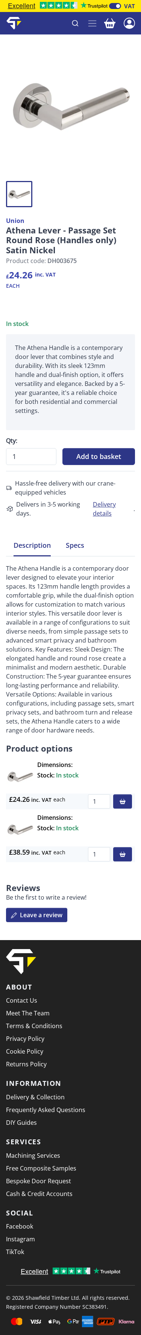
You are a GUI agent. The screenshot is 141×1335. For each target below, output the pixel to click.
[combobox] (55, 23)
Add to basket (98, 456)
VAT (129, 6)
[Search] (75, 23)
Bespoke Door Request (38, 1181)
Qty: (11, 441)
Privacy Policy (25, 1039)
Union (15, 221)
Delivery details (104, 508)
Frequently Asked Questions (45, 1110)
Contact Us (21, 1000)
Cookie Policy (24, 1051)
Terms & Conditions (34, 1026)
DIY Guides (21, 1122)
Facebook (19, 1226)
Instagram (20, 1239)
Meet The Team (28, 1013)
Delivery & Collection (35, 1097)
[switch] (115, 6)
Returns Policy (26, 1064)
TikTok (15, 1252)
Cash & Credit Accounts (39, 1194)
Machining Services (33, 1155)
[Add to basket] (122, 801)
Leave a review (40, 915)
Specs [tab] (75, 545)
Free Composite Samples (41, 1168)
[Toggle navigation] (92, 23)
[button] (129, 22)
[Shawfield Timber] (14, 23)
